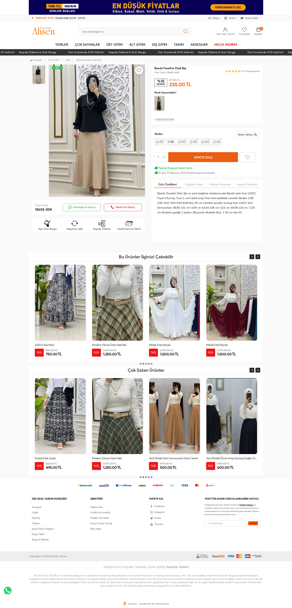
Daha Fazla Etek (165, 119)
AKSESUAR (199, 45)
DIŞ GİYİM (159, 45)
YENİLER (61, 45)
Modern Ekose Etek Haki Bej (109, 345)
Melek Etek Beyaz (159, 345)
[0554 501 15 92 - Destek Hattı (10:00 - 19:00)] (58, 13)
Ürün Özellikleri (167, 184)
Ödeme (36, 523)
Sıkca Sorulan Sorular (101, 523)
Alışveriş (36, 517)
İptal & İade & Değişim (43, 528)
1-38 (171, 142)
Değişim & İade (194, 184)
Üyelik (35, 512)
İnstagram (159, 512)
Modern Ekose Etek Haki (107, 458)
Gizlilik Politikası (246, 505)
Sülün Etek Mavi (44, 345)
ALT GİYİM (137, 45)
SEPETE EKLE (203, 157)
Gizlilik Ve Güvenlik (100, 512)
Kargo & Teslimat (247, 184)
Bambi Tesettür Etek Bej (89, 59)
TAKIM (179, 45)
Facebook (159, 506)
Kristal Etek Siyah (45, 458)
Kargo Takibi (38, 534)
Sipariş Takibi (251, 18)
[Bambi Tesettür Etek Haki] (159, 103)
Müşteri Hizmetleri (99, 517)
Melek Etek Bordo (217, 345)
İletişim (216, 18)
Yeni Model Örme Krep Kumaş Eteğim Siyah (231, 458)
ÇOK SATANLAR (87, 45)
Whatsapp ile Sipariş (84, 207)
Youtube (158, 523)
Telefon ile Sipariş (125, 207)
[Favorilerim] (244, 29)
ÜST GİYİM (114, 45)
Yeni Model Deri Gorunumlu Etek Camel (173, 458)
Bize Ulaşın (96, 528)
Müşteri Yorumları (220, 184)
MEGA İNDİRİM (225, 45)
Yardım (232, 18)
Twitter (157, 518)
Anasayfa (37, 59)
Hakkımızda (96, 507)
